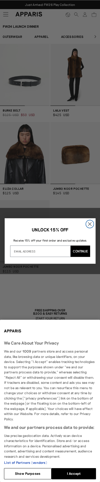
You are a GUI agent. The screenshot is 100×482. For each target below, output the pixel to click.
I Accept (74, 473)
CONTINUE (80, 251)
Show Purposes (28, 473)
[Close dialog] (90, 224)
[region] (50, 401)
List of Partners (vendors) (25, 462)
